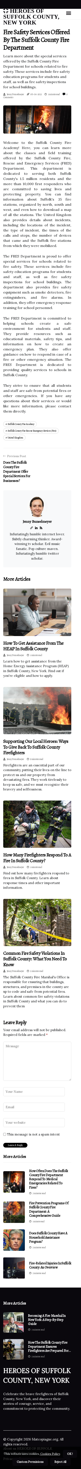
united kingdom (15, 437)
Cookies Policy (50, 1454)
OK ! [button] (70, 1454)
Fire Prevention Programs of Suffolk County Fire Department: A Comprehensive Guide (48, 1209)
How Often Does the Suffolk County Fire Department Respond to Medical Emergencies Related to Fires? (48, 1179)
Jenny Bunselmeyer (15, 94)
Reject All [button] (60, 1462)
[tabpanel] (37, 119)
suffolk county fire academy (21, 424)
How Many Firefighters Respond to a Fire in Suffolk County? (37, 858)
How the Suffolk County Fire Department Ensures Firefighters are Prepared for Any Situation (48, 1347)
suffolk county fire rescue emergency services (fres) (32, 430)
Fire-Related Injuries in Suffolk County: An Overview (50, 1265)
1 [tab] (37, 127)
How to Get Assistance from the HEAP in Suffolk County (33, 646)
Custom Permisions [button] (30, 1462)
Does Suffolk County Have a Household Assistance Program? (48, 1237)
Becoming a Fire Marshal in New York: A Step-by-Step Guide (47, 1320)
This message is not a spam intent (33, 1134)
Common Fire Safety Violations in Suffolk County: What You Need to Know (35, 959)
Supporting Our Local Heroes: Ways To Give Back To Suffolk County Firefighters (35, 747)
